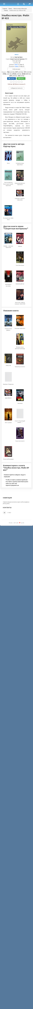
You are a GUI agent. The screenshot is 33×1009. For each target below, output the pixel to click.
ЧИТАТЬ (22, 78)
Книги (10, 8)
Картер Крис (19, 57)
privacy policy (6, 503)
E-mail (9, 512)
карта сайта (21, 502)
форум (9, 502)
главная (5, 502)
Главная (4, 8)
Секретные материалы (17, 59)
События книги (16, 69)
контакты (14, 502)
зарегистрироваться (12, 485)
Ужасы (6, 10)
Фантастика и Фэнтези (20, 8)
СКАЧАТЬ (12, 78)
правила (26, 502)
